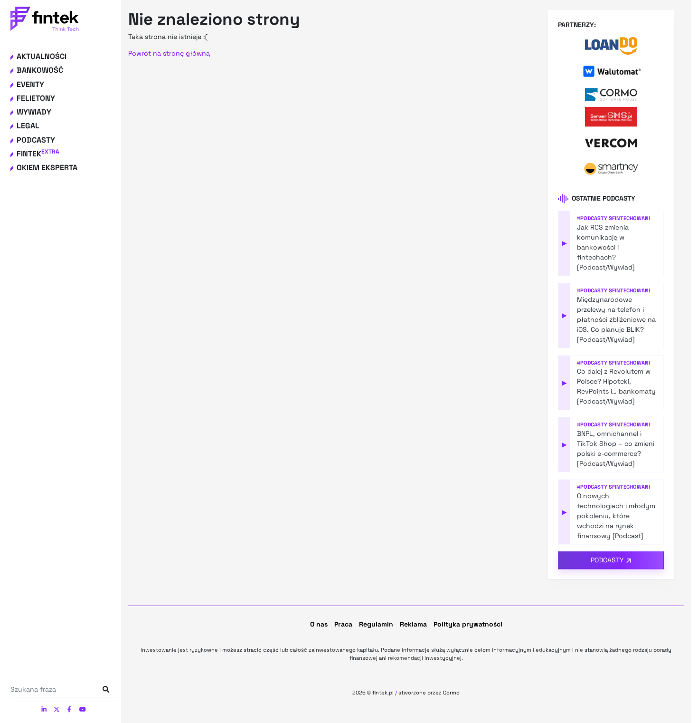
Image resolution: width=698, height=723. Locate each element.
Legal (28, 126)
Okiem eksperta (47, 168)
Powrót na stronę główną (169, 53)
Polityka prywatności (468, 624)
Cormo (451, 692)
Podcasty (36, 140)
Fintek (38, 154)
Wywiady (34, 112)
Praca (343, 624)
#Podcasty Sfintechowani (613, 218)
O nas (319, 624)
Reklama (413, 624)
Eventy (30, 84)
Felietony (36, 98)
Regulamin (376, 624)
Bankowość (40, 70)
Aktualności (41, 56)
